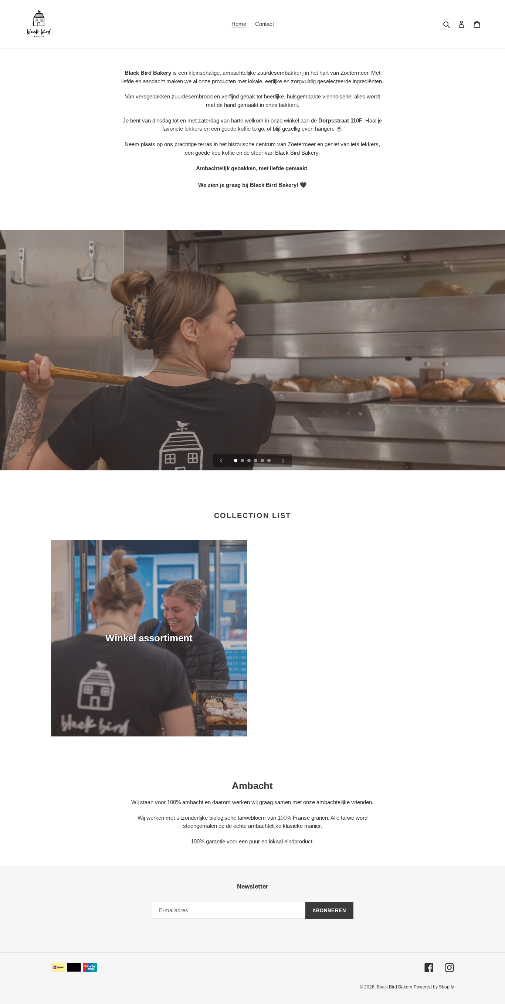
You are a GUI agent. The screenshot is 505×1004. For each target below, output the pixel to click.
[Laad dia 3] (249, 461)
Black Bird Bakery (394, 987)
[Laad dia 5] (263, 461)
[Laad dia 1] (236, 461)
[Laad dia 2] (243, 461)
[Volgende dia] (283, 460)
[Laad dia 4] (256, 461)
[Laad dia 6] (269, 461)
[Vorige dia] (221, 460)
